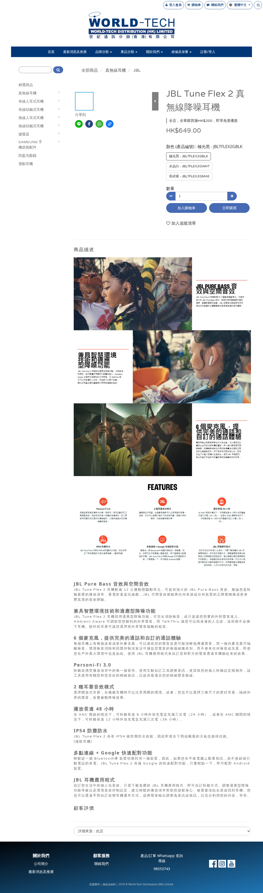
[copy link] (110, 124)
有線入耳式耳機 (31, 101)
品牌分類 (102, 52)
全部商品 (89, 70)
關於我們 (153, 52)
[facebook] (89, 124)
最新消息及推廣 (75, 52)
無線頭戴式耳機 (31, 126)
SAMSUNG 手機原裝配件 (30, 145)
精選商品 (25, 85)
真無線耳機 (27, 93)
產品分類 (128, 52)
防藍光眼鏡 (27, 155)
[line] (79, 124)
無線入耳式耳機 (31, 118)
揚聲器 (23, 134)
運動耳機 (25, 164)
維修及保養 (180, 52)
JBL (136, 70)
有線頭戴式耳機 (31, 109)
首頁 (51, 52)
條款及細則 (109, 884)
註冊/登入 (207, 52)
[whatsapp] (99, 124)
